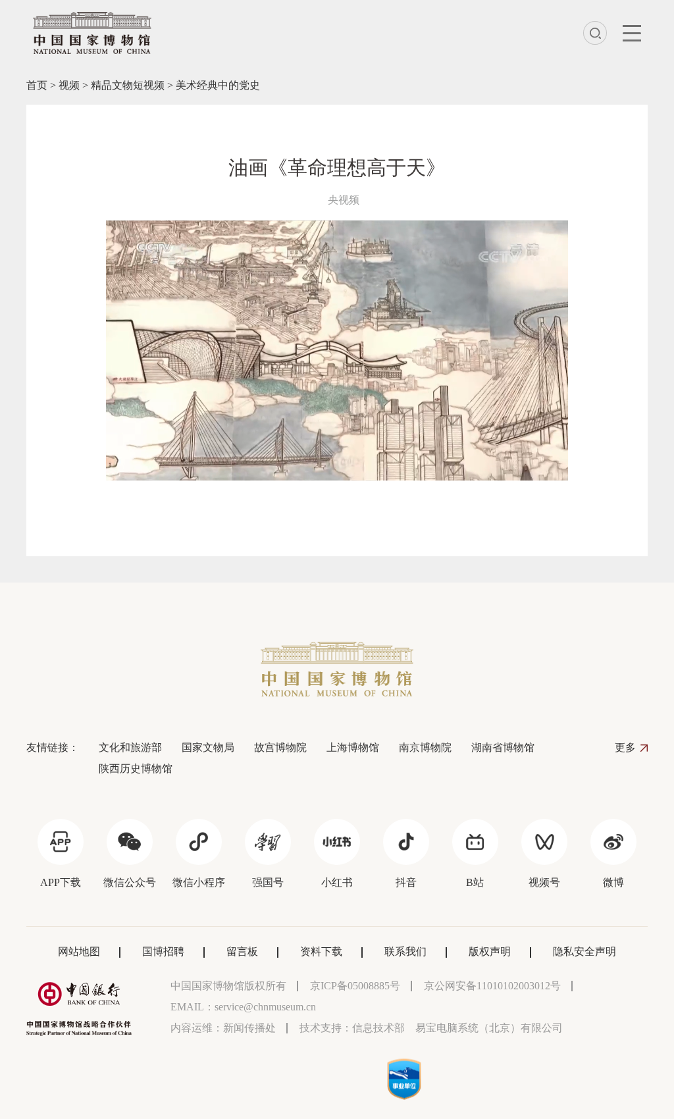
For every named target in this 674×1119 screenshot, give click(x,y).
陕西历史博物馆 (135, 768)
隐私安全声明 (584, 951)
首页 (36, 85)
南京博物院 (425, 747)
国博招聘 (163, 951)
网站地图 (79, 951)
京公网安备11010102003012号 (492, 985)
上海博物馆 (352, 747)
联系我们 (405, 951)
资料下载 (321, 951)
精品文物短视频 (128, 85)
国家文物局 (208, 747)
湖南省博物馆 (502, 747)
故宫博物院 (280, 747)
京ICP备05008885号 (355, 985)
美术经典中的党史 (218, 85)
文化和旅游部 (130, 747)
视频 (69, 85)
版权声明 (490, 951)
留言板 (242, 951)
